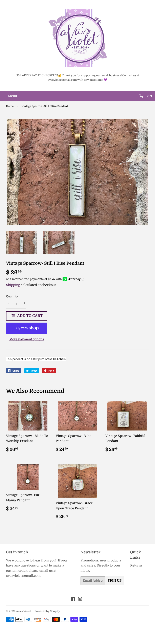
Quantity (12, 296)
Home (10, 106)
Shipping (13, 285)
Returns (136, 565)
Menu (12, 96)
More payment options (26, 339)
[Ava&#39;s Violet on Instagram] (80, 599)
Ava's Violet (23, 611)
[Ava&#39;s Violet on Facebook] (73, 599)
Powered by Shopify (47, 611)
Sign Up (114, 580)
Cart (148, 96)
